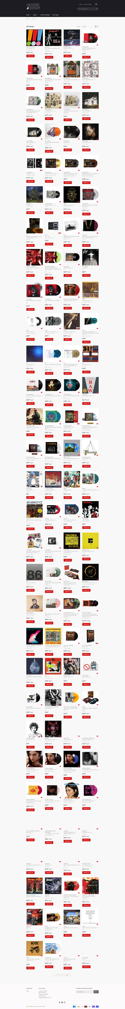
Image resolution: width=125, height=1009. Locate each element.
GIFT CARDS (55, 15)
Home (27, 18)
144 (67, 975)
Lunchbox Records (37, 1006)
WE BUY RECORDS (45, 15)
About (35, 15)
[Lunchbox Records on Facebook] (62, 1002)
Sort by (78, 26)
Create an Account (88, 4)
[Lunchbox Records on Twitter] (59, 1002)
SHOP (28, 15)
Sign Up (96, 991)
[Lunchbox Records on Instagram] (64, 1002)
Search (27, 991)
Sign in (80, 4)
